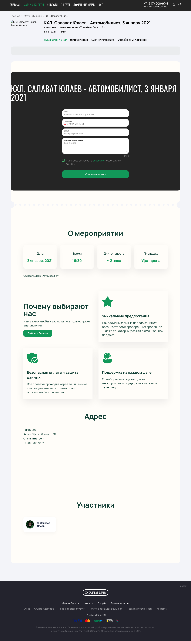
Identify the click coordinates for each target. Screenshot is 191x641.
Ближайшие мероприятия (132, 39)
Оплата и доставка (44, 608)
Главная (15, 4)
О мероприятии (79, 39)
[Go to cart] (180, 5)
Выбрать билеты (38, 333)
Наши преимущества (102, 39)
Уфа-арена (50, 27)
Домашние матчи (84, 4)
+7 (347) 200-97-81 (157, 3)
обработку (98, 160)
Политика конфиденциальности (106, 608)
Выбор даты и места (55, 39)
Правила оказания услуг (71, 608)
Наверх (183, 585)
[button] (65, 124)
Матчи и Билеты (33, 4)
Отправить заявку (95, 174)
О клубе (65, 4)
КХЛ (100, 4)
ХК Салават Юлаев (95, 592)
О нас (27, 608)
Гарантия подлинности (140, 608)
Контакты (162, 608)
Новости (52, 4)
